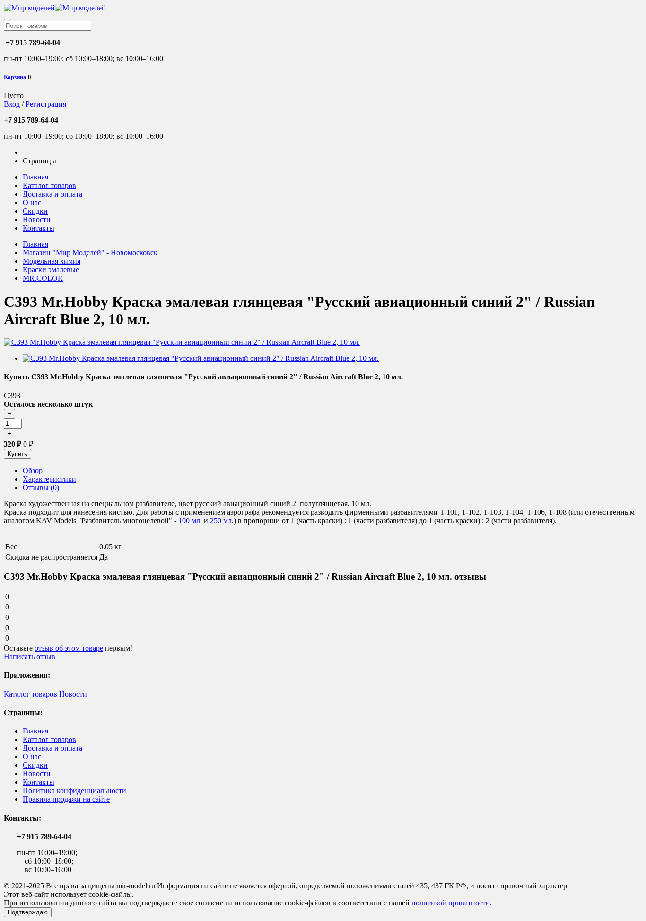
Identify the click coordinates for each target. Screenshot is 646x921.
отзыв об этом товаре (69, 648)
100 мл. (190, 521)
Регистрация (46, 104)
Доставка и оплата (52, 194)
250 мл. (222, 521)
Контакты (38, 228)
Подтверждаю (28, 912)
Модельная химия (51, 261)
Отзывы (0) (41, 487)
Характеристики (49, 479)
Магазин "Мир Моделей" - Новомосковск (90, 253)
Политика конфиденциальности (74, 791)
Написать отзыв (29, 657)
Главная (35, 177)
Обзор (33, 470)
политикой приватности (450, 903)
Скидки (35, 211)
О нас (32, 202)
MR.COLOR (43, 278)
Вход (12, 104)
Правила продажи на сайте (66, 799)
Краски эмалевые (51, 270)
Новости (37, 219)
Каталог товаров (49, 185)
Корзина (15, 76)
